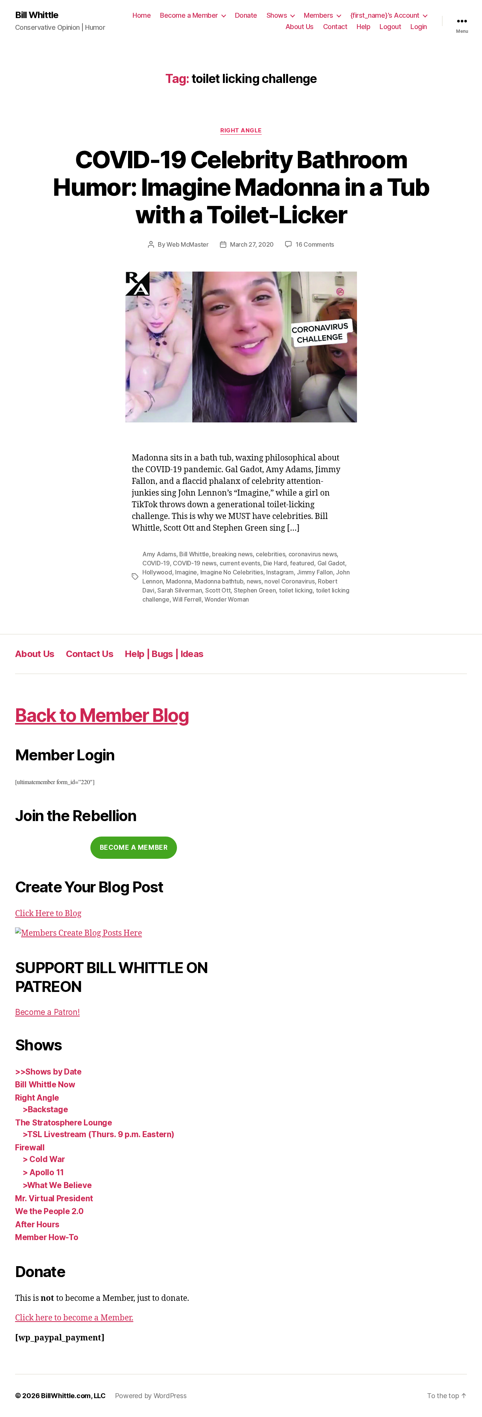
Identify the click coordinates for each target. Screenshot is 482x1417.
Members (318, 15)
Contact (335, 27)
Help (363, 27)
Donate (246, 15)
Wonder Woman (226, 599)
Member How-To (46, 1237)
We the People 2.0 (49, 1211)
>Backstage (45, 1109)
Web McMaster (187, 244)
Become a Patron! (47, 1012)
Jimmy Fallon (315, 572)
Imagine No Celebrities (231, 572)
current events (240, 563)
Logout (390, 27)
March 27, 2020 (252, 244)
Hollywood (157, 572)
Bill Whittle (36, 15)
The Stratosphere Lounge (63, 1122)
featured (302, 563)
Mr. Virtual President (54, 1198)
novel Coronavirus (289, 581)
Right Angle (241, 130)
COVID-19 (156, 563)
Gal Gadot (331, 563)
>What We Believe (57, 1185)
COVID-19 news (195, 563)
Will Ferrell (186, 599)
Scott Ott (218, 590)
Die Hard (275, 563)
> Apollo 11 (43, 1172)
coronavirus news (312, 554)
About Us (299, 27)
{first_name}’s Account (384, 15)
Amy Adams (159, 554)
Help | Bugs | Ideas (164, 653)
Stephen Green (255, 590)
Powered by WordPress (151, 1396)
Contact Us (89, 653)
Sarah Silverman (179, 590)
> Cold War (44, 1159)
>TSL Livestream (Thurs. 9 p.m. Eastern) (98, 1134)
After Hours (37, 1224)
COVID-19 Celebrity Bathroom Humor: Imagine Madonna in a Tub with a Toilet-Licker (241, 187)
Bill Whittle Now (45, 1084)
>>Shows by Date (48, 1071)
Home (142, 15)
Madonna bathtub (219, 581)
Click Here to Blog (48, 914)
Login (418, 27)
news (254, 581)
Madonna (179, 581)
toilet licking (296, 590)
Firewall (30, 1147)
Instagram (280, 572)
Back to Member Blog (102, 715)
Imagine (186, 572)
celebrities (270, 554)
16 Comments (315, 244)
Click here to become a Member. (74, 1318)
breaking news (232, 554)
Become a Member (189, 15)
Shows (277, 15)
